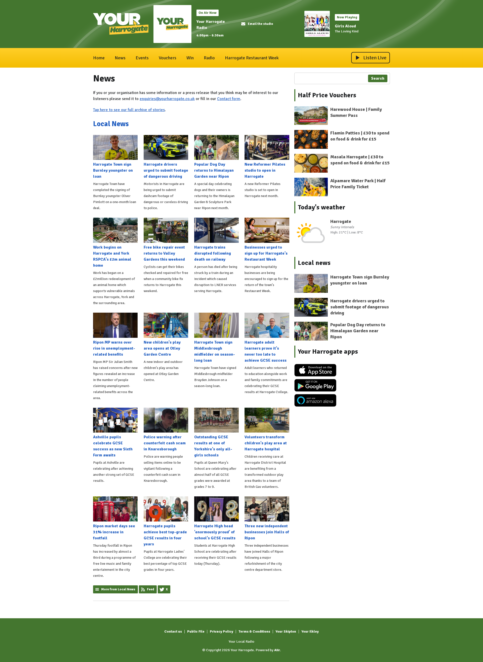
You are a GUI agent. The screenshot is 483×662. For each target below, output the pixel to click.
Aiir (277, 650)
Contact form (228, 98)
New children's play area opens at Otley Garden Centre (162, 348)
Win (190, 58)
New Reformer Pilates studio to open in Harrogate (265, 170)
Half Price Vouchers (327, 95)
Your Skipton (285, 631)
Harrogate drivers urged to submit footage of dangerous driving (166, 170)
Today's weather (321, 207)
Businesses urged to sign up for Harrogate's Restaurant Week (266, 253)
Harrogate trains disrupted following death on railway (212, 253)
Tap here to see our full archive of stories (129, 109)
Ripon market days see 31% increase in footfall (114, 532)
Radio (209, 58)
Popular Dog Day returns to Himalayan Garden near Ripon (214, 170)
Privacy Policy (221, 631)
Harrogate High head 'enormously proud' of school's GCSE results (214, 532)
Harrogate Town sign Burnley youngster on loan (113, 170)
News (120, 58)
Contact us (173, 631)
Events (142, 58)
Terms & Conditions (254, 631)
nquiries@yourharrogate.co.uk (168, 98)
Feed (150, 589)
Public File (196, 631)
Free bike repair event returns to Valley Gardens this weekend (164, 253)
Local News (111, 124)
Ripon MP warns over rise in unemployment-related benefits (114, 348)
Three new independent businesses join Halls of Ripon (267, 532)
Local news (314, 263)
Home (99, 58)
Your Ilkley (310, 631)
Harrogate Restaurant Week (252, 58)
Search (377, 78)
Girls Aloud (345, 26)
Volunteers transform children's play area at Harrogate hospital (266, 443)
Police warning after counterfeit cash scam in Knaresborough (165, 443)
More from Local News (118, 589)
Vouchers (167, 58)
